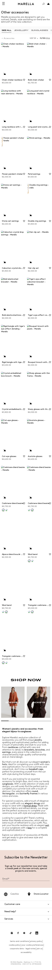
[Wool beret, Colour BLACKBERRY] (3, 612)
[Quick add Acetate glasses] (30, 450)
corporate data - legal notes (22, 948)
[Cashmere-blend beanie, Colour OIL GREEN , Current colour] (32, 510)
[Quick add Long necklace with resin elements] (4, 121)
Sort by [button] (33, 38)
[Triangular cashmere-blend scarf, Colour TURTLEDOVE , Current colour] (3, 663)
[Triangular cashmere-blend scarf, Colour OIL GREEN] (6, 663)
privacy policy (36, 941)
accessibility (26, 952)
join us (39, 948)
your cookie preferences (32, 945)
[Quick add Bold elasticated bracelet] (4, 309)
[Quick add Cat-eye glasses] (4, 450)
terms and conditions (19, 941)
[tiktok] (30, 933)
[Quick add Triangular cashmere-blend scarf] (30, 599)
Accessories (9, 38)
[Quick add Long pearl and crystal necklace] (30, 121)
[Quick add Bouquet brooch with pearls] (30, 356)
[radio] (6, 30)
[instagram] (11, 933)
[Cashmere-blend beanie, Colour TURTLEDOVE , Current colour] (3, 510)
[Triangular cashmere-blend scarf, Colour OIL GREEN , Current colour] (32, 612)
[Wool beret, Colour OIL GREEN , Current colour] (6, 612)
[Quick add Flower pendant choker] (4, 168)
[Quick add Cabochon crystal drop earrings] (4, 262)
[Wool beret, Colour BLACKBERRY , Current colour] (29, 561)
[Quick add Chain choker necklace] (4, 74)
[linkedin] (36, 933)
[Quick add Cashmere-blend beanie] (4, 497)
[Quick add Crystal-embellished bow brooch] (4, 403)
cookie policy (14, 945)
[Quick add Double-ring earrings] (30, 215)
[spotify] (24, 933)
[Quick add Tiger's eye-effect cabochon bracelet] (30, 309)
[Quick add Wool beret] (30, 548)
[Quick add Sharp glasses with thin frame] (30, 403)
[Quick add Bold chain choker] (30, 74)
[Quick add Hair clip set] (30, 262)
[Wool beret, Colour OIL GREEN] (32, 561)
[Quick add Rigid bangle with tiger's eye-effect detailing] (4, 356)
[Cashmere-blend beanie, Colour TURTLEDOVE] (29, 510)
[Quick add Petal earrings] (30, 168)
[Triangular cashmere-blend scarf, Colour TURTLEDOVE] (29, 612)
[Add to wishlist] (24, 81)
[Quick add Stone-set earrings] (4, 215)
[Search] (43, 3)
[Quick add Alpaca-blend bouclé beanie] (4, 548)
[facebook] (18, 933)
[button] (45, 38)
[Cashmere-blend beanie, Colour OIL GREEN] (6, 510)
